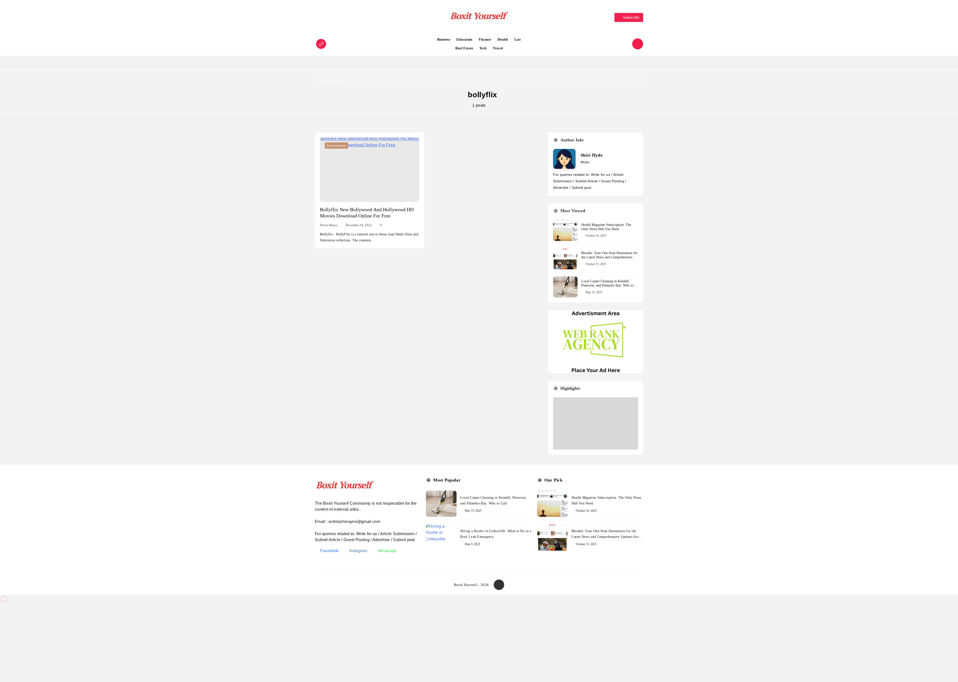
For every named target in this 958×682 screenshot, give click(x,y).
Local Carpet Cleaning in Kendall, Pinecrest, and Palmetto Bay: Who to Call (607, 285)
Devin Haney (329, 225)
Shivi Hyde (591, 155)
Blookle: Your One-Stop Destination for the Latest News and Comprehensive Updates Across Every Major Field (609, 257)
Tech (482, 48)
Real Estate (464, 48)
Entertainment (336, 145)
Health (502, 39)
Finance (485, 39)
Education (464, 39)
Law (517, 39)
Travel (498, 48)
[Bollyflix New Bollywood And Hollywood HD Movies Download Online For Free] (369, 169)
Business (443, 39)
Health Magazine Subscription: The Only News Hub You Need (606, 227)
